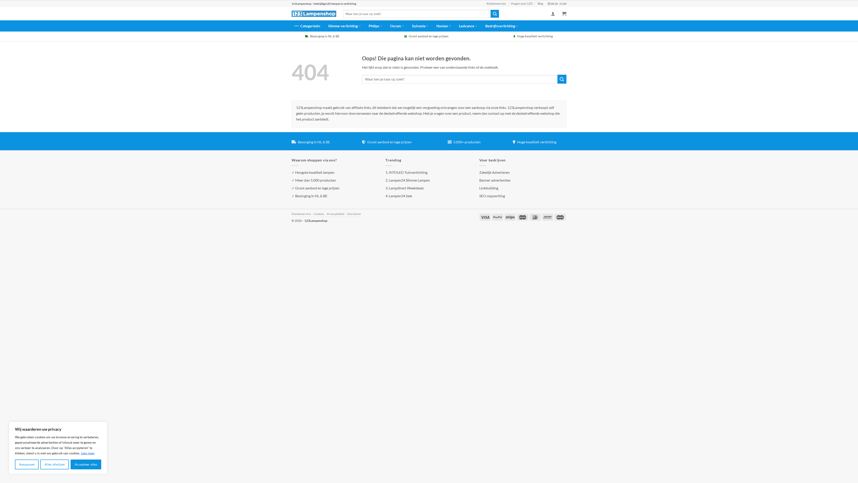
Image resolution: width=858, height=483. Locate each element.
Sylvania (418, 26)
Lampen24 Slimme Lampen (409, 180)
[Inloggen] (553, 14)
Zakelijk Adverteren (494, 172)
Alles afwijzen (54, 464)
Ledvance (466, 26)
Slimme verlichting (343, 26)
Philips (374, 26)
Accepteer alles (86, 464)
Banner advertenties (495, 180)
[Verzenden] (495, 14)
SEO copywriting (492, 196)
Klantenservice (496, 3)
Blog (540, 3)
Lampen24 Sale (400, 196)
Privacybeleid (336, 214)
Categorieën (310, 26)
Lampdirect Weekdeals (406, 188)
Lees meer (88, 453)
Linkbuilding (488, 188)
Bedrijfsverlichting (500, 26)
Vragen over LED (522, 3)
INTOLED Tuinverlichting (408, 172)
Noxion (442, 26)
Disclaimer (354, 214)
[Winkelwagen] (564, 14)
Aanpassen (27, 464)
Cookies (319, 214)
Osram (395, 26)
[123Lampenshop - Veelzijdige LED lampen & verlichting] (314, 14)
